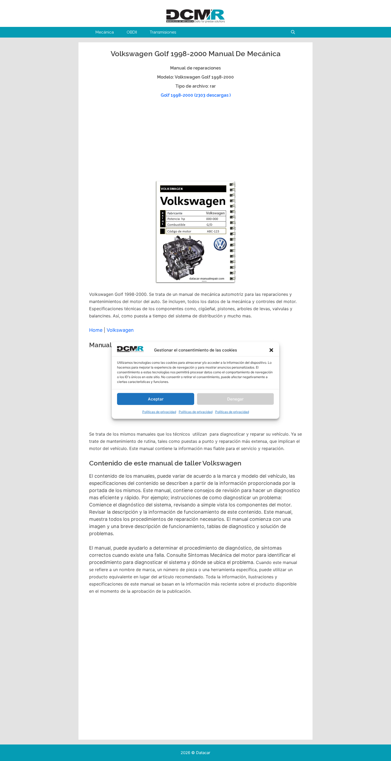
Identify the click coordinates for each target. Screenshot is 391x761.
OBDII (132, 32)
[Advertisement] (195, 142)
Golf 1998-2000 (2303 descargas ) (196, 95)
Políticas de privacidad (159, 412)
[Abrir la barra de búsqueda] (293, 32)
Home (95, 330)
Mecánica (104, 32)
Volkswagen (120, 330)
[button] (271, 350)
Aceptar (156, 399)
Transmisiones (163, 32)
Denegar (235, 399)
